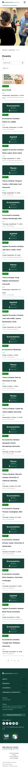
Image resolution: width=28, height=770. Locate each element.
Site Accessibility (14, 758)
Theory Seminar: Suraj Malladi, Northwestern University (10, 281)
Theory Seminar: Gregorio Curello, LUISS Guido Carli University (12, 184)
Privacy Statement (14, 756)
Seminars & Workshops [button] (11, 692)
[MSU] (14, 674)
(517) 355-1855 (8, 762)
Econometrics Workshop (11, 349)
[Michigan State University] (10, 2)
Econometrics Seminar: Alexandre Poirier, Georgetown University (11, 443)
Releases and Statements (14, 714)
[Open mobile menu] (25, 2)
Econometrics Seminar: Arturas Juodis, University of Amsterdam (13, 543)
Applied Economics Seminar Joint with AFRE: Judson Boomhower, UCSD (13, 319)
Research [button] (6, 683)
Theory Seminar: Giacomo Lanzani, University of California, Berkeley (12, 477)
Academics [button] (6, 688)
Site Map (14, 754)
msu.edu (14, 762)
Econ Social (6, 90)
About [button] (4, 679)
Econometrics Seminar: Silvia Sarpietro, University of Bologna (12, 577)
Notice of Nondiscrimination (7, 764)
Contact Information (14, 753)
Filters (6, 68)
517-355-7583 (6, 699)
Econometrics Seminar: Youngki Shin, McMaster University (11, 643)
